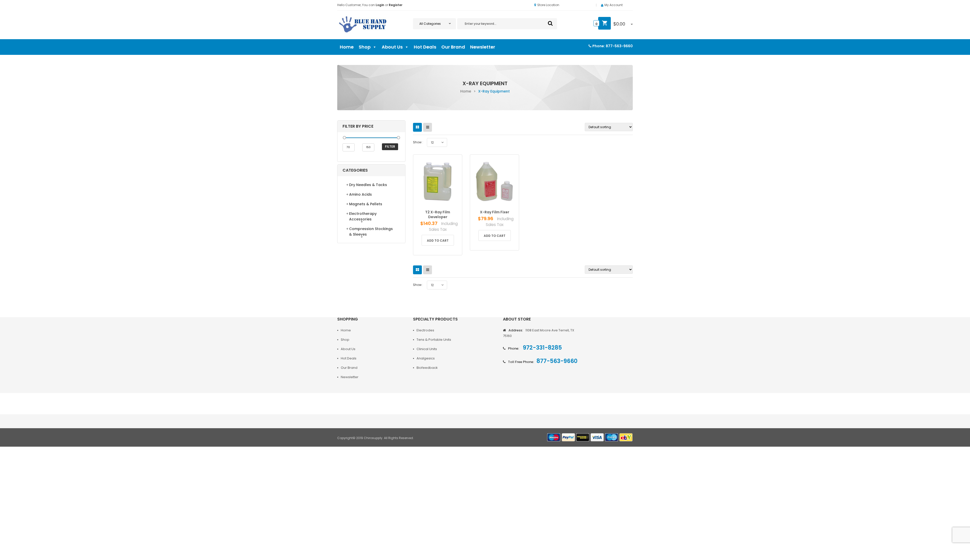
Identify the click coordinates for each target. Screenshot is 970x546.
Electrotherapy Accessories (363, 216)
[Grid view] (417, 127)
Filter (390, 146)
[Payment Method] (554, 437)
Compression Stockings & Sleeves (371, 231)
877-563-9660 (619, 46)
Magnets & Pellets (365, 204)
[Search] (550, 23)
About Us (392, 47)
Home (347, 47)
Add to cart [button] (438, 240)
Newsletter (482, 47)
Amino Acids (360, 194)
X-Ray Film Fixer (494, 212)
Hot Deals (425, 47)
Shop (365, 47)
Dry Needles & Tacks (368, 184)
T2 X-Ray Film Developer (437, 214)
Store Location (548, 5)
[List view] (427, 127)
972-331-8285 (542, 348)
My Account (613, 5)
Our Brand (453, 47)
